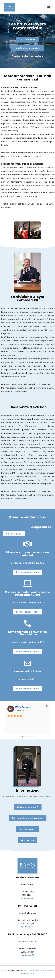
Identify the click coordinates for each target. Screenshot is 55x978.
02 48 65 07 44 (27, 926)
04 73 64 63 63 (28, 898)
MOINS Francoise (23, 707)
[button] (49, 7)
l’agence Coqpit (35, 970)
